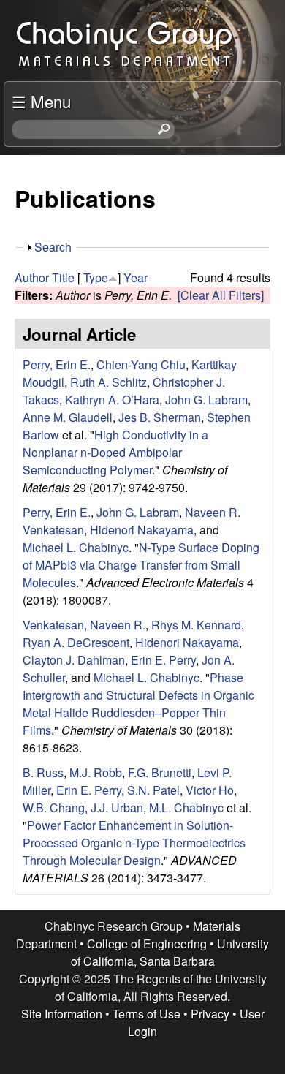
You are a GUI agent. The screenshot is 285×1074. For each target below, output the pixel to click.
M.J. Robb (95, 772)
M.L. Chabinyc (186, 807)
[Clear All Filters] (221, 295)
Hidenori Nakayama (142, 529)
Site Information (61, 1013)
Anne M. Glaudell (68, 417)
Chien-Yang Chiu (141, 364)
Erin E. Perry (163, 659)
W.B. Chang (54, 807)
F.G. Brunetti (159, 772)
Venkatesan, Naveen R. (84, 624)
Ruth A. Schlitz (108, 382)
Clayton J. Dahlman (74, 659)
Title (63, 277)
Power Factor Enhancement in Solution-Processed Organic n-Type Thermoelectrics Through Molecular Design (134, 843)
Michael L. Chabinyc (76, 547)
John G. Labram (206, 399)
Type (95, 277)
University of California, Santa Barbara (170, 952)
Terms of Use (146, 1013)
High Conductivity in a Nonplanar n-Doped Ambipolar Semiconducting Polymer (115, 452)
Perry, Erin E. (57, 364)
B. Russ (43, 772)
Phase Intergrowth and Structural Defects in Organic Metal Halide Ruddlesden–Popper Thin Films (138, 703)
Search (53, 246)
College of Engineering (147, 943)
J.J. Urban (117, 807)
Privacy (210, 1013)
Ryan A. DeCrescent (76, 642)
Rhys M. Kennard (196, 624)
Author (32, 277)
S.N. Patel (153, 790)
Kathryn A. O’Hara (112, 399)
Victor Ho (210, 790)
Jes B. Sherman (159, 417)
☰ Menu (41, 101)
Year (135, 277)
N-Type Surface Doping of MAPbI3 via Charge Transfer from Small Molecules (141, 565)
